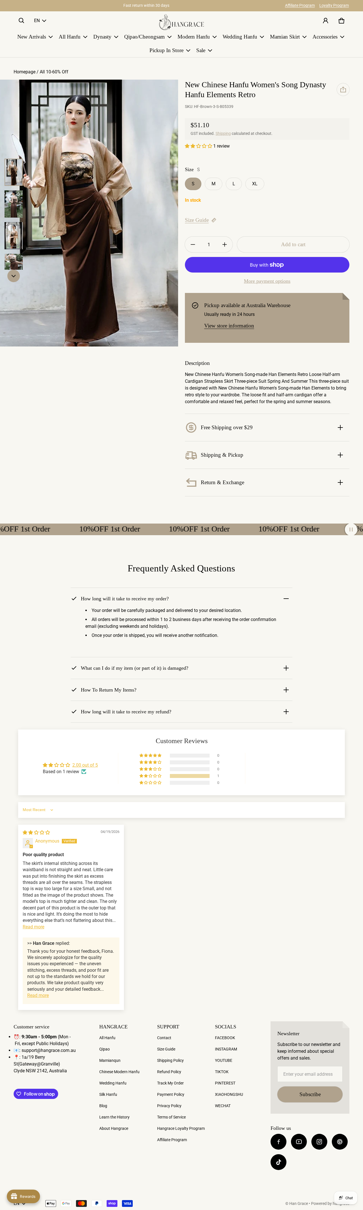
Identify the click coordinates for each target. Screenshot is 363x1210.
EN (37, 20)
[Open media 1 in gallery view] (14, 172)
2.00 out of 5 (85, 765)
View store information (229, 326)
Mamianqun (110, 1060)
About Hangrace (113, 1128)
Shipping (223, 133)
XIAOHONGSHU (229, 1094)
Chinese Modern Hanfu (119, 1071)
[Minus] (193, 244)
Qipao (104, 1049)
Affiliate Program (300, 5)
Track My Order (170, 1083)
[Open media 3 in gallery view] (14, 204)
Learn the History (114, 1117)
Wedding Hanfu (112, 1083)
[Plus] (225, 244)
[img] (36, 832)
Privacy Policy (169, 1105)
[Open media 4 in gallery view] (14, 235)
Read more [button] (33, 927)
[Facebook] (278, 1142)
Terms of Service (171, 1117)
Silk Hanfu (108, 1094)
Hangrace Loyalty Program (181, 1128)
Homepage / (27, 72)
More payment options (267, 281)
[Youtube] (299, 1142)
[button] (21, 21)
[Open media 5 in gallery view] (14, 267)
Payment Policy (170, 1094)
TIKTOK (222, 1071)
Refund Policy (169, 1071)
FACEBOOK (225, 1037)
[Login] (326, 21)
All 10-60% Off (54, 72)
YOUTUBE (223, 1060)
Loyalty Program (334, 5)
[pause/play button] (351, 529)
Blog (103, 1105)
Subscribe (310, 1094)
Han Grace (298, 1203)
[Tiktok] (278, 1162)
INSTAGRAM (226, 1049)
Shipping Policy (170, 1060)
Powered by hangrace (330, 1203)
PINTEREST (225, 1083)
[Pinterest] (340, 1142)
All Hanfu (107, 1037)
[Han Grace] (181, 22)
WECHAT (223, 1105)
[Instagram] (319, 1142)
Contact (164, 1037)
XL (255, 183)
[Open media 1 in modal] (89, 213)
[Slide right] (13, 276)
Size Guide (197, 220)
